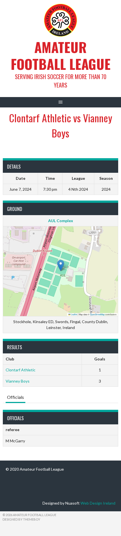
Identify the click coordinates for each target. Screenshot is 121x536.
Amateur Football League (61, 55)
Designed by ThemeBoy (21, 519)
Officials (15, 397)
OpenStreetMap (97, 314)
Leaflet (73, 314)
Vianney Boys (18, 381)
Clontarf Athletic (20, 369)
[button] (60, 265)
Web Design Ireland (97, 503)
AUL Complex (60, 220)
